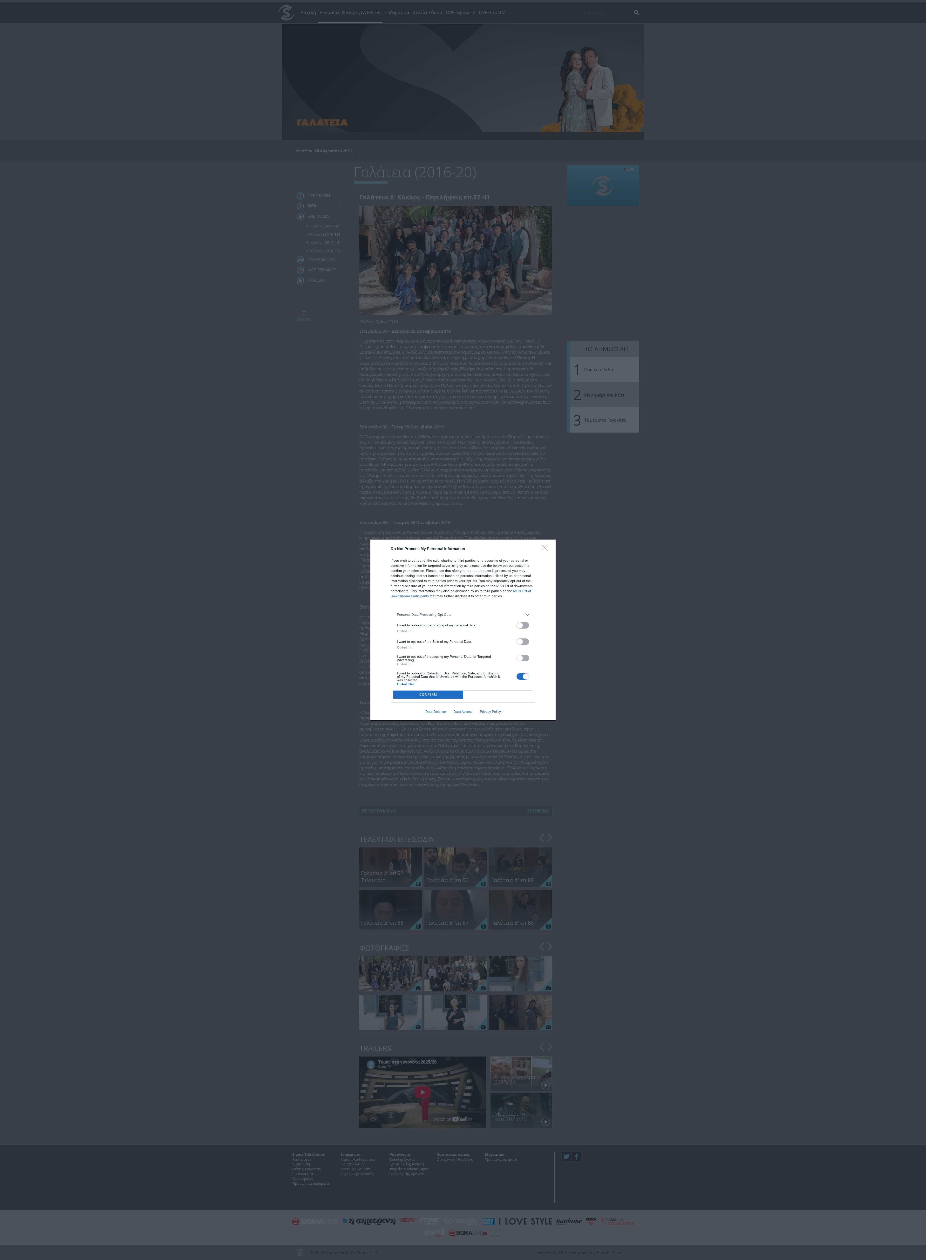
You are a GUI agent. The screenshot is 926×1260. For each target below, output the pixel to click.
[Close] (546, 549)
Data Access (463, 712)
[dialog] (463, 630)
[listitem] (463, 614)
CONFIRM (428, 694)
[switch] (523, 625)
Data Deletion (435, 712)
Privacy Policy (490, 712)
